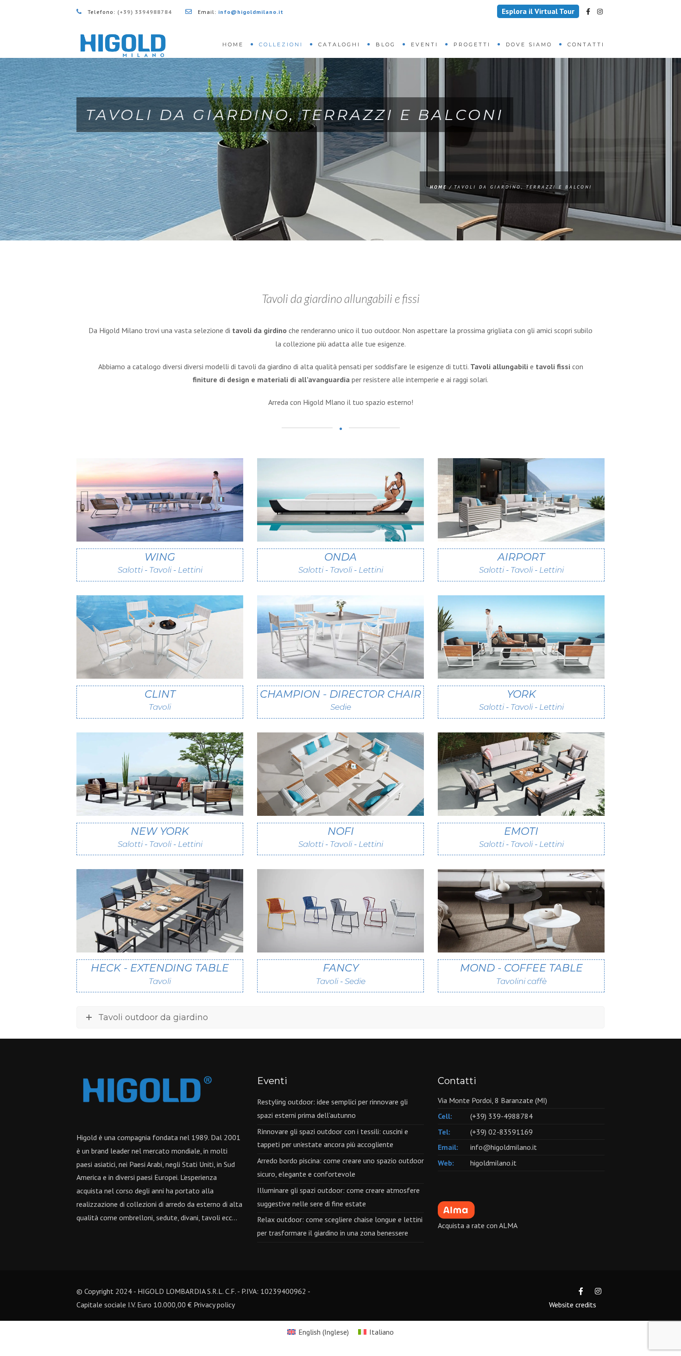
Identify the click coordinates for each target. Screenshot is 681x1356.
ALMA (508, 1225)
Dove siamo (529, 44)
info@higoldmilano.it (503, 1147)
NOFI (340, 837)
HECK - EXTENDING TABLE (160, 973)
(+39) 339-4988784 (501, 1116)
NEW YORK (160, 837)
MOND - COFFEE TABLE (521, 973)
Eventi (424, 44)
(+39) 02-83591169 (501, 1131)
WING (160, 562)
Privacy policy (214, 1304)
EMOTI (521, 837)
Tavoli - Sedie (341, 981)
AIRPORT (521, 562)
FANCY (341, 973)
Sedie (340, 707)
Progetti (472, 44)
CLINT (160, 700)
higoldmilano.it (493, 1162)
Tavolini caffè (521, 981)
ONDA (340, 562)
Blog (386, 44)
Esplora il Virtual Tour (538, 11)
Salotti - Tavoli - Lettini (160, 569)
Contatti (586, 44)
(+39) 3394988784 (144, 11)
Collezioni (281, 44)
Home (233, 44)
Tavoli (160, 707)
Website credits (572, 1304)
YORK (521, 700)
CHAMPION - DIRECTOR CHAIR (340, 700)
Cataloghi (339, 44)
